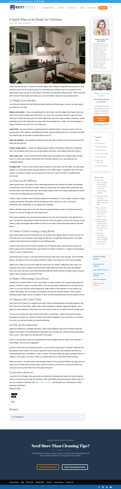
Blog (20, 23)
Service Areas (91, 8)
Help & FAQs (40, 482)
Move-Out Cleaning (99, 279)
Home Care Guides (102, 153)
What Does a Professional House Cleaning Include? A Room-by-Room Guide (102, 237)
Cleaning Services (48, 8)
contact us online (44, 382)
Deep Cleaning (101, 150)
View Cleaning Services (101, 124)
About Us (61, 8)
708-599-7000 (14, 1)
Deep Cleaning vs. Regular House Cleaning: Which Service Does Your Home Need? (102, 224)
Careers (82, 8)
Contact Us (71, 8)
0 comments (27, 23)
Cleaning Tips (100, 143)
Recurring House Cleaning (98, 265)
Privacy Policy (14, 482)
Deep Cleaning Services (100, 270)
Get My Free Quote (101, 119)
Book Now (103, 8)
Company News (101, 147)
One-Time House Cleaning (98, 274)
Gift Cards (29, 482)
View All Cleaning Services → (98, 284)
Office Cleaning (101, 157)
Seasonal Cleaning (102, 166)
